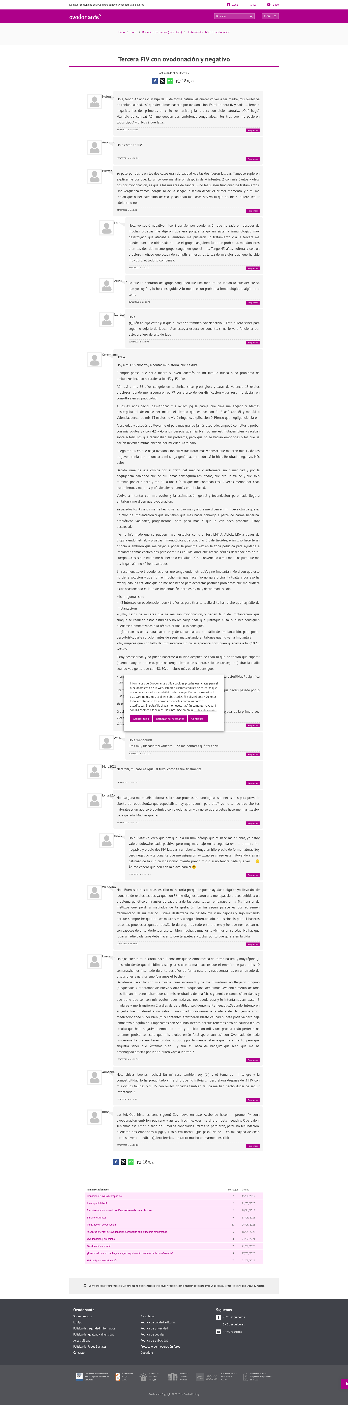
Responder (253, 130)
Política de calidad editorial (158, 1322)
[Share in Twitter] (162, 81)
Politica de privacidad (154, 1328)
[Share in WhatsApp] (170, 81)
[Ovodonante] (85, 16)
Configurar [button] (197, 718)
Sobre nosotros (82, 1316)
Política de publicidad (154, 1340)
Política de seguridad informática (94, 1328)
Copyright (147, 1352)
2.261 (234, 4)
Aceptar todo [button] (141, 718)
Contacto (79, 1352)
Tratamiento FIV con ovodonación (208, 32)
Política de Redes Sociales (89, 1346)
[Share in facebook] (155, 81)
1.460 (275, 4)
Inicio (121, 32)
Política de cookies (153, 1334)
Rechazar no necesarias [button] (170, 718)
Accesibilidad (81, 1340)
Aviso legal (147, 1316)
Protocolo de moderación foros (160, 1346)
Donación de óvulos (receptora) (162, 32)
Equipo (77, 1322)
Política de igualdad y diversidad (93, 1334)
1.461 (253, 4)
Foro (133, 32)
